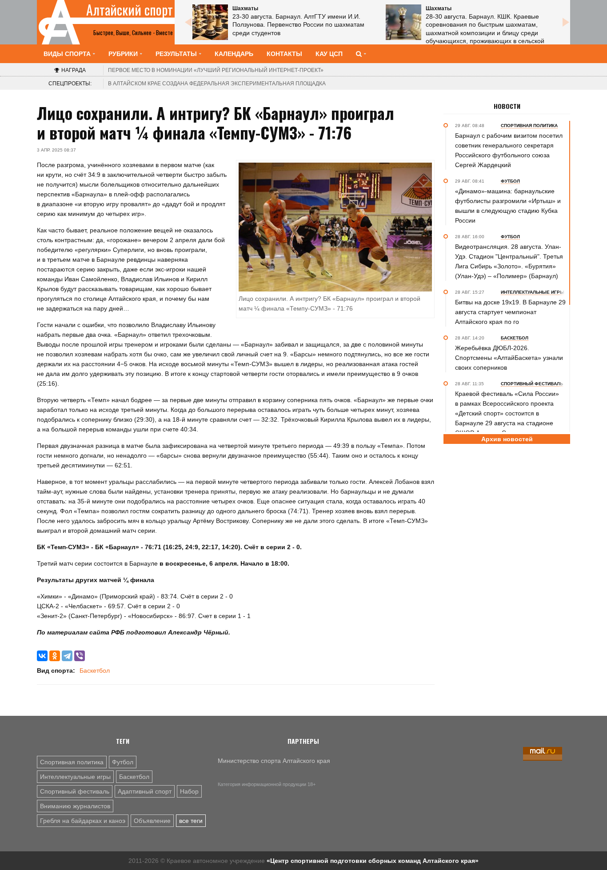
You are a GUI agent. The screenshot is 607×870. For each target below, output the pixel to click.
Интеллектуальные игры (75, 776)
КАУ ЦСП (329, 53)
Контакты (284, 53)
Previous (188, 22)
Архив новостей (507, 439)
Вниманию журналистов (75, 806)
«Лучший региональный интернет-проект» (215, 70)
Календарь (234, 53)
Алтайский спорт (129, 10)
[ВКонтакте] (42, 656)
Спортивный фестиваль (74, 791)
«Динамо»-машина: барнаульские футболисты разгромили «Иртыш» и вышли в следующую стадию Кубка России (508, 206)
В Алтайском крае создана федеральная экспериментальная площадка (217, 83)
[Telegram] (67, 656)
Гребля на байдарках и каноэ (82, 820)
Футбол (122, 762)
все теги (191, 820)
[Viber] (79, 656)
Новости (507, 106)
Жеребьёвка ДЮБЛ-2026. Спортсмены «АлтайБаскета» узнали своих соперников (509, 357)
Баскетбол (95, 670)
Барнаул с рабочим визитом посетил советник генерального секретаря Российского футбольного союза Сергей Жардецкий (509, 150)
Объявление (152, 820)
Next (565, 22)
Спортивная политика (72, 762)
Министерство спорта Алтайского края (274, 760)
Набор (189, 791)
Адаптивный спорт (145, 791)
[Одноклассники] (54, 656)
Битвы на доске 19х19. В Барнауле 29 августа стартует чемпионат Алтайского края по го (510, 312)
